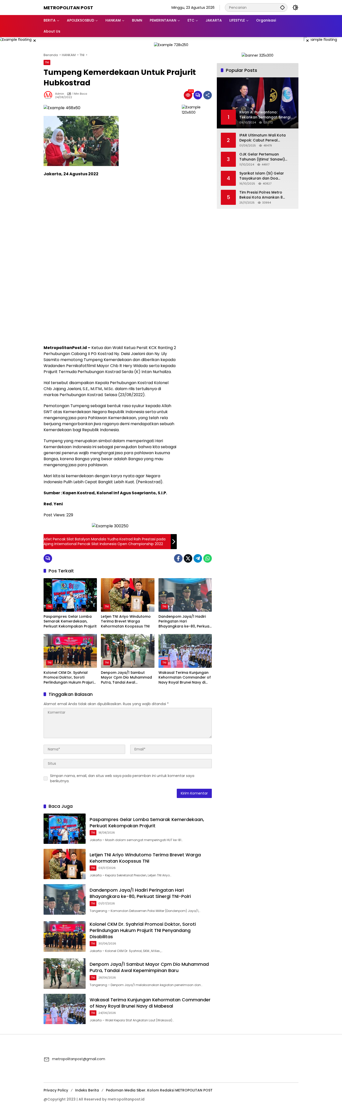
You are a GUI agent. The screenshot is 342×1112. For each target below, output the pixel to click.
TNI (47, 62)
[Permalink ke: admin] (49, 95)
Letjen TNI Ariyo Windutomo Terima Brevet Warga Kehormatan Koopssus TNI (126, 621)
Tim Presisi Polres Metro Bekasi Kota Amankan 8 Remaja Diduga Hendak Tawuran (261, 195)
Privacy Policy (56, 1090)
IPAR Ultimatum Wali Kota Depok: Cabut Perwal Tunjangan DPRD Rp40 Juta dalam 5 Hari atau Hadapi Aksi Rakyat (264, 138)
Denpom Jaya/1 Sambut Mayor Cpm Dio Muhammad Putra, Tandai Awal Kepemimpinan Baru (126, 677)
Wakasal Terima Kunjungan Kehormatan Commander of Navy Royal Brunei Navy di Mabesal (184, 677)
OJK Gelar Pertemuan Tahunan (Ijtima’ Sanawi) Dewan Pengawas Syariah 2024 (262, 157)
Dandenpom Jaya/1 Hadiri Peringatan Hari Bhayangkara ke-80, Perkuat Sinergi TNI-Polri (184, 621)
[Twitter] (188, 558)
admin (59, 93)
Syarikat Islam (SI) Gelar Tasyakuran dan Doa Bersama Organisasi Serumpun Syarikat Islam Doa (266, 176)
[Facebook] (178, 558)
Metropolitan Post (68, 8)
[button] (282, 7)
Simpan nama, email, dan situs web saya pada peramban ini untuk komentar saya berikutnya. (122, 778)
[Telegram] (198, 558)
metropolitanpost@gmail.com (78, 1058)
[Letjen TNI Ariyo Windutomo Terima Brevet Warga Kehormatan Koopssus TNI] (127, 595)
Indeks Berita (87, 1090)
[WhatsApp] (207, 558)
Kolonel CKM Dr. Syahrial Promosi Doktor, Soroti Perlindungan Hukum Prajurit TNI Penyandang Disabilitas (69, 677)
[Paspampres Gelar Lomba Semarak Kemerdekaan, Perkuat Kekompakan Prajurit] (70, 595)
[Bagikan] (207, 95)
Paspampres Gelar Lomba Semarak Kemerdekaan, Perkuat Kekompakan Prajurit (70, 621)
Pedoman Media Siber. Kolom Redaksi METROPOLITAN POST (159, 1090)
